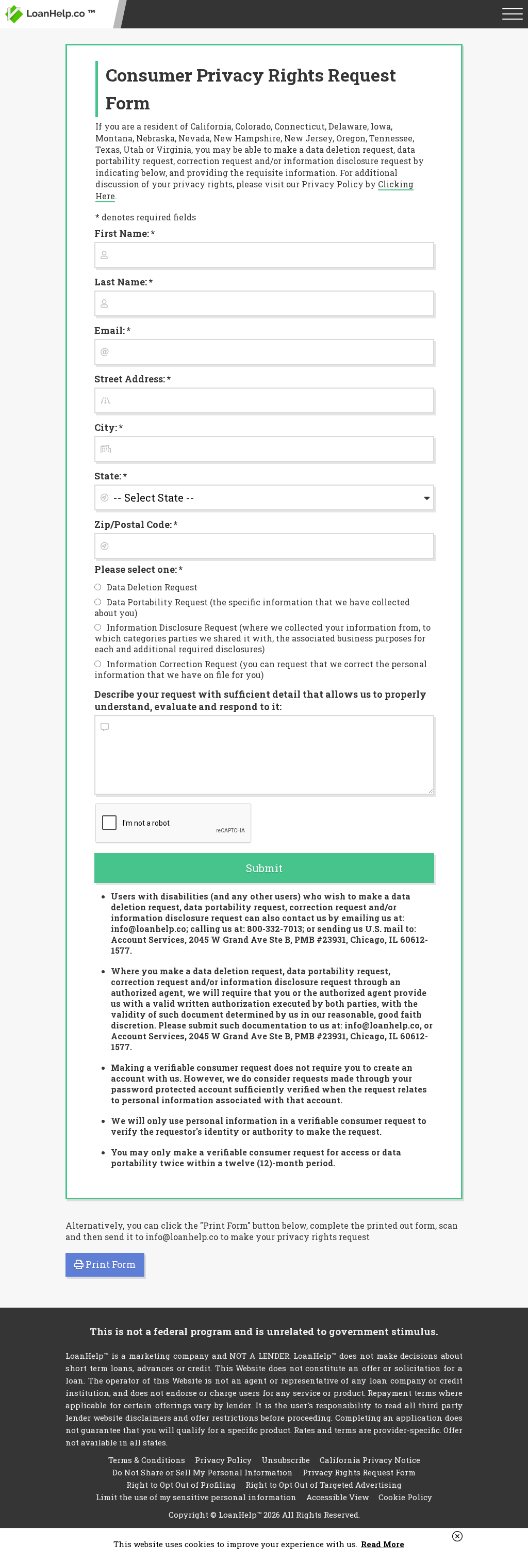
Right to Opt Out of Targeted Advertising (323, 1484)
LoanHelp (50, 14)
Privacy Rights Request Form (359, 1472)
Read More (382, 1544)
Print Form (110, 1264)
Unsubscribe (285, 1460)
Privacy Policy (223, 1460)
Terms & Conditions (146, 1460)
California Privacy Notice (370, 1460)
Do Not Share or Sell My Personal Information (202, 1472)
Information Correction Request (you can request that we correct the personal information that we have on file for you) (260, 669)
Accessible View (337, 1497)
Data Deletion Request (151, 587)
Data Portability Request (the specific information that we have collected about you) (252, 607)
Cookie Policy (405, 1497)
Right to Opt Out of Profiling (181, 1484)
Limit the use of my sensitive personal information (196, 1497)
